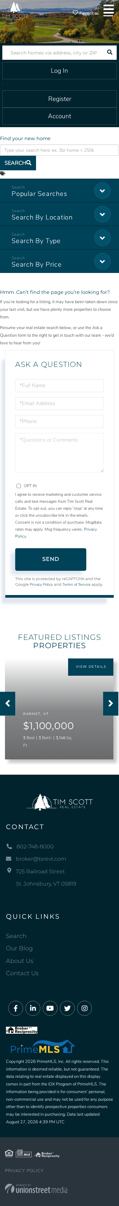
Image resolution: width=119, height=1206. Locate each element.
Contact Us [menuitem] (22, 973)
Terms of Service (76, 584)
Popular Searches (39, 193)
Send (51, 559)
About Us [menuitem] (19, 961)
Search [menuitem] (16, 936)
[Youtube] (50, 1008)
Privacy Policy (41, 584)
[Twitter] (67, 1008)
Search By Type (36, 240)
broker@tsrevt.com (41, 859)
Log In (59, 70)
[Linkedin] (33, 1008)
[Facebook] (16, 1008)
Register (59, 99)
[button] (109, 52)
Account (59, 116)
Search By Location (42, 217)
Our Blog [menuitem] (19, 948)
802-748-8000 (35, 846)
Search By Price (37, 264)
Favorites (88, 13)
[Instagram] (84, 1008)
